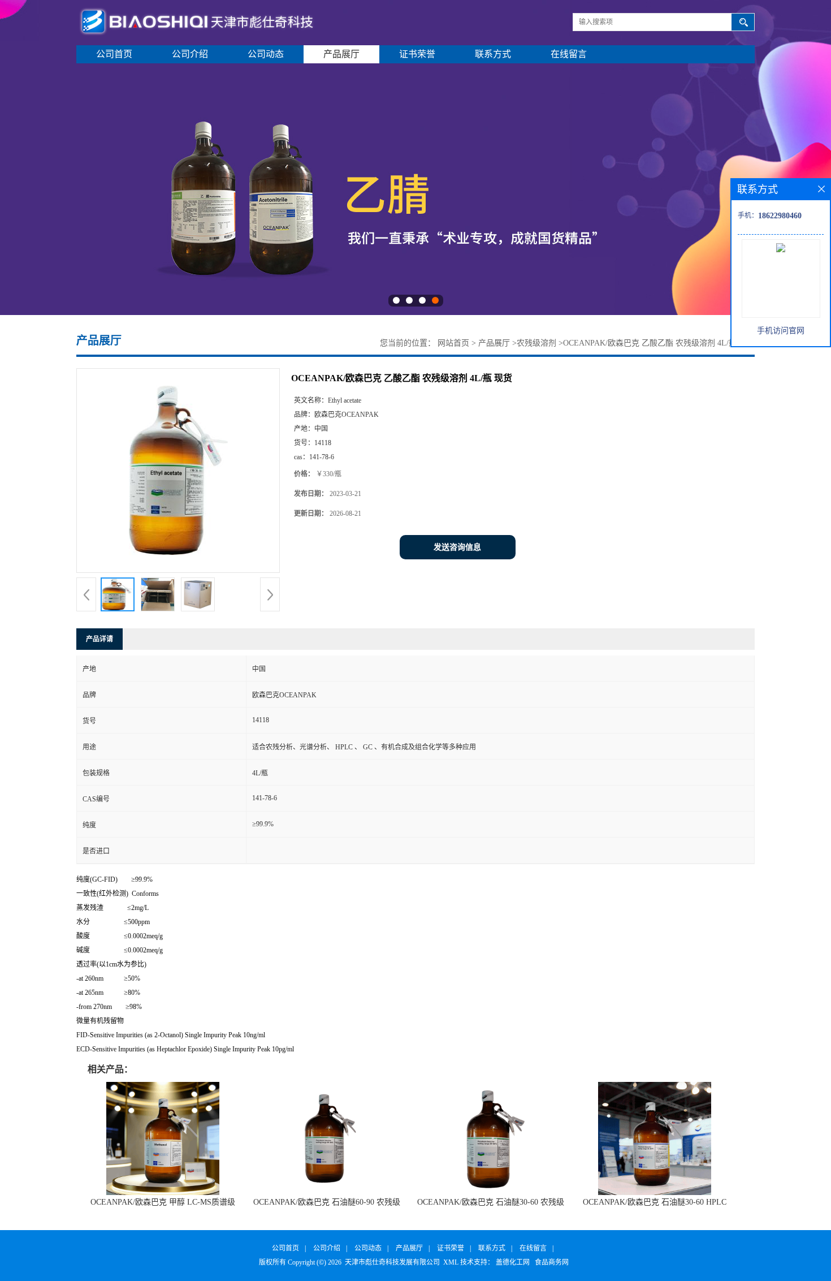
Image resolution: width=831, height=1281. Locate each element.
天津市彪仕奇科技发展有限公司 (392, 1262)
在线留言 (569, 54)
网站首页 (453, 343)
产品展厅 (341, 54)
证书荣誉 (417, 54)
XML (450, 1262)
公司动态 (266, 54)
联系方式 (493, 54)
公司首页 (114, 54)
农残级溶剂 (536, 343)
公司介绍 (190, 54)
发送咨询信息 (457, 547)
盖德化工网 (513, 1262)
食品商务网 (552, 1262)
